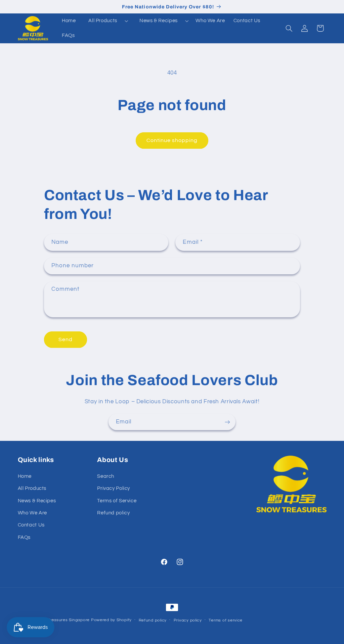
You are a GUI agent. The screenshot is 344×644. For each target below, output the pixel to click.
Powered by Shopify (111, 620)
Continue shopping (172, 140)
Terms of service (226, 620)
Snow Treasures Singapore (63, 620)
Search (105, 476)
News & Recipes (158, 20)
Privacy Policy (113, 488)
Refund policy (113, 512)
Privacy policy (188, 620)
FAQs (24, 537)
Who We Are (32, 512)
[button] (105, 20)
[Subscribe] (227, 422)
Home (25, 476)
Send (65, 339)
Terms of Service (116, 500)
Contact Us (31, 524)
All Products (102, 20)
